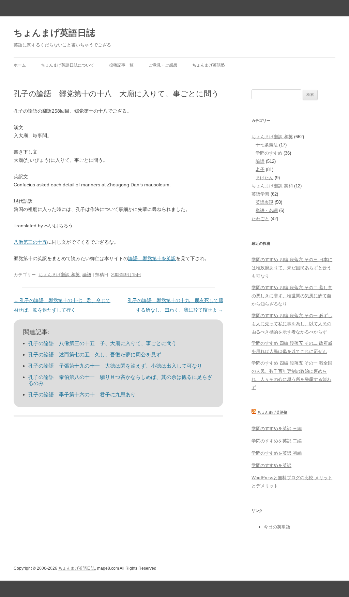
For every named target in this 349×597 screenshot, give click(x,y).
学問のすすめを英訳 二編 (277, 440)
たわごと (260, 218)
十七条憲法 (267, 144)
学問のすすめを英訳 (271, 465)
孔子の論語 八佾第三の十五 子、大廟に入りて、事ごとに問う (102, 343)
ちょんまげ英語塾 (208, 65)
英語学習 (260, 194)
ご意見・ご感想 (163, 65)
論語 (86, 274)
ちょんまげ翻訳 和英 (59, 274)
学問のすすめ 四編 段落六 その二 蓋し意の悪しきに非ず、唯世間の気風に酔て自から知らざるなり (292, 296)
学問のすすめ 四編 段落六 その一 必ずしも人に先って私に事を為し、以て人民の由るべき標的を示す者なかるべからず (292, 324)
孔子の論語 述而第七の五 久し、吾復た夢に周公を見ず (94, 354)
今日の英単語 (277, 526)
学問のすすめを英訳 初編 (277, 453)
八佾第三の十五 (30, 242)
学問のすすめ (269, 153)
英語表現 (264, 202)
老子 (260, 169)
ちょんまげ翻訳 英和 (272, 185)
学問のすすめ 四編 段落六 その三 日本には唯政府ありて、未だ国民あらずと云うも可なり (292, 268)
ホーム (20, 65)
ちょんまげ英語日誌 (54, 33)
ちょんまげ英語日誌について (67, 65)
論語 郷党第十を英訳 (152, 258)
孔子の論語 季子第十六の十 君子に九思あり (82, 394)
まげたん (264, 177)
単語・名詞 (267, 210)
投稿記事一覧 (121, 65)
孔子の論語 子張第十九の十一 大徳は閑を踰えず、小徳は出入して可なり (115, 366)
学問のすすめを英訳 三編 (277, 428)
